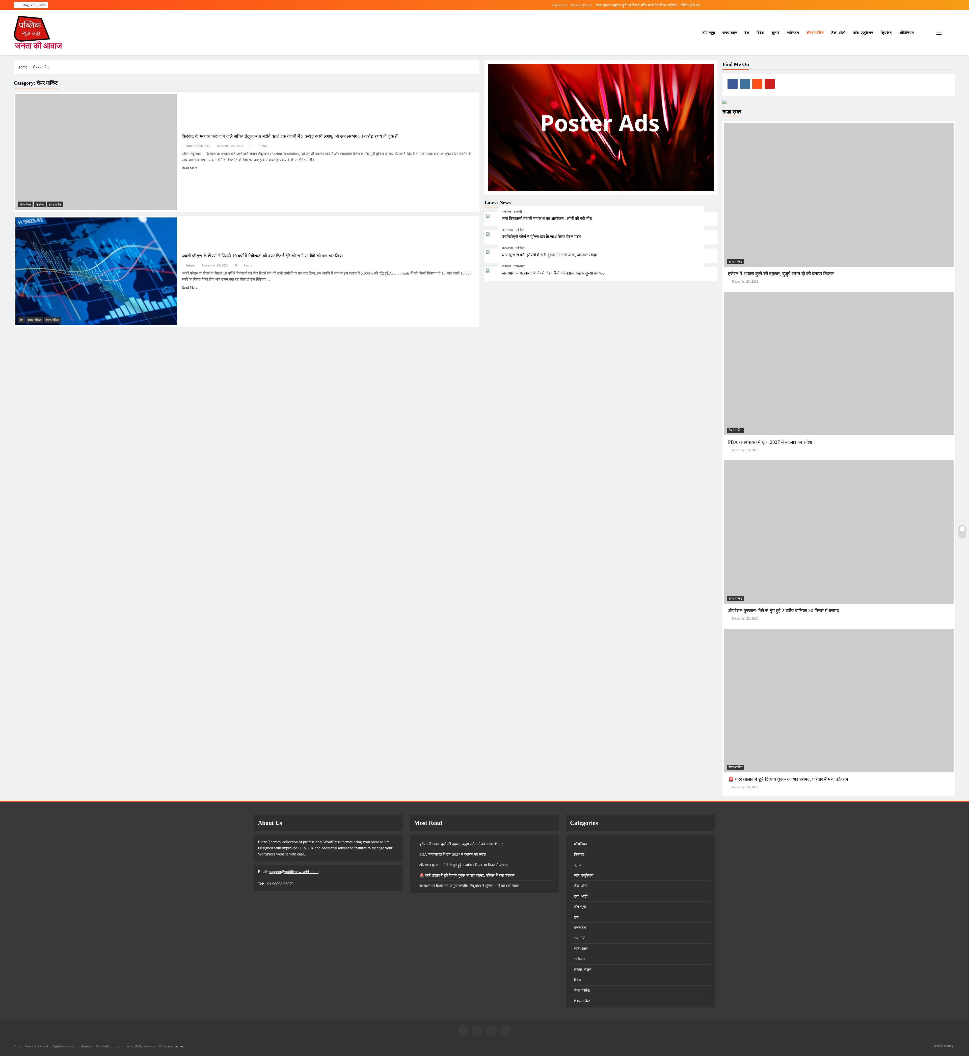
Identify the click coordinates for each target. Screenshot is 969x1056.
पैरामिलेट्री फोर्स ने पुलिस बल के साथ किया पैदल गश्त (541, 237)
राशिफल (793, 33)
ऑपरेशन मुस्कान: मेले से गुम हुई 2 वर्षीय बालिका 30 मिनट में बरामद (783, 610)
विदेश (760, 33)
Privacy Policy (581, 5)
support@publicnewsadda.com (293, 872)
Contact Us (560, 5)
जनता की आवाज (38, 45)
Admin (191, 265)
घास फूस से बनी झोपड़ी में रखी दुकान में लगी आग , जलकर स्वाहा (549, 255)
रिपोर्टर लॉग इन (690, 5)
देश (746, 33)
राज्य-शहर (729, 33)
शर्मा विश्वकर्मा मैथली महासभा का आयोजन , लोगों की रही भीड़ (547, 218)
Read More (189, 168)
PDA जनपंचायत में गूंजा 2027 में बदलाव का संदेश (770, 442)
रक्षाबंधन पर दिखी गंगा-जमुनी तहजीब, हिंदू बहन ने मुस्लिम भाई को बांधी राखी (469, 886)
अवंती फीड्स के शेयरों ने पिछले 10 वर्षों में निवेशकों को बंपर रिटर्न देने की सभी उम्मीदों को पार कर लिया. (263, 255)
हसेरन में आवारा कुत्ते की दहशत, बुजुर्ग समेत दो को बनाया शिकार (781, 273)
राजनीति (518, 212)
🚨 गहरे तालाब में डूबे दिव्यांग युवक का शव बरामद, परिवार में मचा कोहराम (788, 779)
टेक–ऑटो (838, 33)
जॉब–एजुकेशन (863, 33)
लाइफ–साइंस (582, 970)
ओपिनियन (906, 33)
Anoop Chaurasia (198, 146)
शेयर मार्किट (815, 33)
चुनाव (775, 33)
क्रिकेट (886, 33)
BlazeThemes (173, 1046)
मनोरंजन (506, 212)
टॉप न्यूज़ (708, 33)
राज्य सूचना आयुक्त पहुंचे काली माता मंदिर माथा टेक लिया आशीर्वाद (636, 5)
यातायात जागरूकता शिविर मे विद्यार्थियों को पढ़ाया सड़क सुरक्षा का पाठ (553, 273)
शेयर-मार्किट (52, 320)
